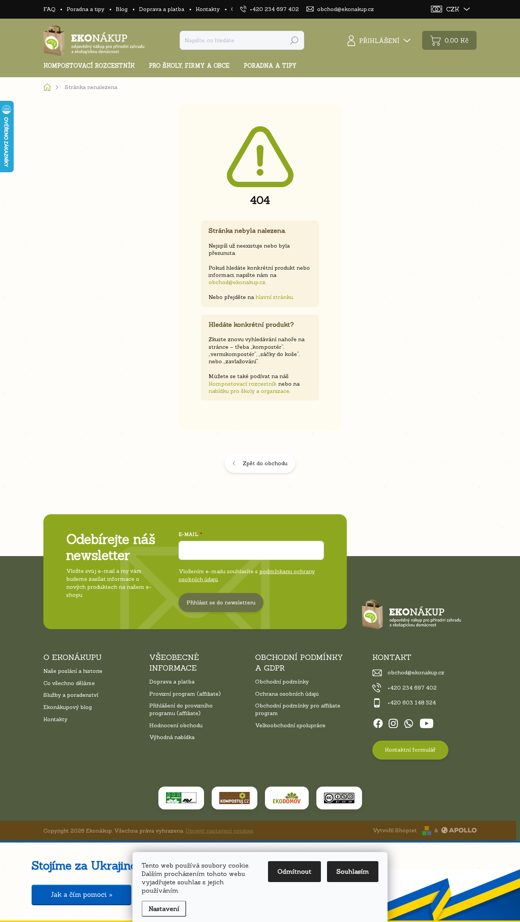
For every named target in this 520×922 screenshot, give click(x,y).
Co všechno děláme (69, 683)
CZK (452, 9)
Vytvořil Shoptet (395, 830)
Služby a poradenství (70, 695)
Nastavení (163, 908)
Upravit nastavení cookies (219, 830)
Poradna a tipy (85, 9)
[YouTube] (426, 722)
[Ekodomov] (287, 798)
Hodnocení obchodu (176, 725)
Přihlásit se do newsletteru (221, 602)
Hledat (294, 40)
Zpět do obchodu (265, 463)
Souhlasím (353, 871)
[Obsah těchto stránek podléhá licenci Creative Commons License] (339, 798)
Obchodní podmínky (282, 681)
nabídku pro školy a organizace (249, 391)
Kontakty (208, 9)
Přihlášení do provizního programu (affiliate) (181, 709)
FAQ (49, 9)
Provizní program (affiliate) (185, 693)
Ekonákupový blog (67, 707)
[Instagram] (393, 722)
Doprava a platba (161, 9)
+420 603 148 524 (412, 702)
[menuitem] (91, 65)
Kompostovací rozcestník (243, 383)
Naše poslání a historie (72, 671)
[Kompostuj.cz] (234, 798)
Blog (122, 9)
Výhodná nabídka (172, 737)
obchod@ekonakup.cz (237, 282)
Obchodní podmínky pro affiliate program (297, 709)
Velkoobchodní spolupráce (290, 725)
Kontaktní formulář (410, 749)
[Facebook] (378, 722)
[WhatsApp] (408, 722)
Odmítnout (294, 871)
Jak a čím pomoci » (81, 894)
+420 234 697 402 (412, 687)
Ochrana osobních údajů (287, 693)
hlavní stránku (274, 297)
